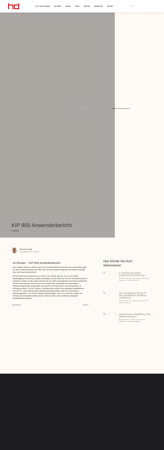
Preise (77, 6)
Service (68, 6)
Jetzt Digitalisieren (42, 6)
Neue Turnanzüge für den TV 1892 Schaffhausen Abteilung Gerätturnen (133, 295)
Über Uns (87, 6)
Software (57, 6)
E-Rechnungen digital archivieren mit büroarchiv (132, 274)
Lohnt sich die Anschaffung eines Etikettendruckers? (135, 315)
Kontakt (110, 6)
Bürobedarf (98, 6)
